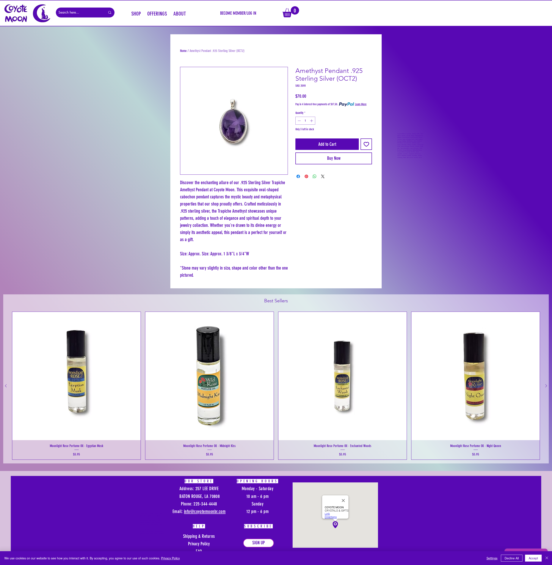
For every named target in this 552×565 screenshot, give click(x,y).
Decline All (512, 558)
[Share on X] (322, 176)
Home (183, 51)
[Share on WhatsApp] (314, 176)
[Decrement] (298, 120)
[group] (276, 385)
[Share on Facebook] (298, 176)
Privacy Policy (170, 558)
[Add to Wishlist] (366, 144)
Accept (533, 558)
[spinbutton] (305, 120)
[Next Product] (546, 385)
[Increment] (312, 120)
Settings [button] (491, 558)
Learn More (361, 104)
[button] (136, 13)
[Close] (546, 558)
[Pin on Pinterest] (306, 176)
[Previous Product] (5, 385)
